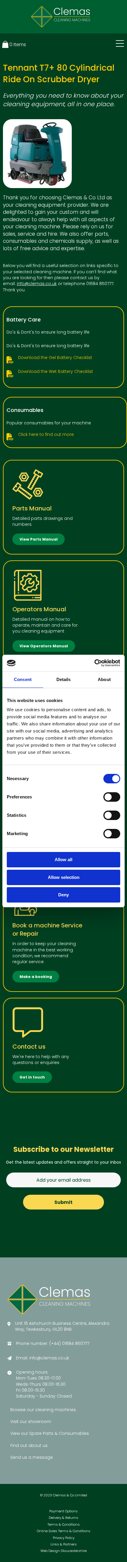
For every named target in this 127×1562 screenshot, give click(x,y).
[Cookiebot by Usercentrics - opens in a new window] (94, 663)
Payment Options (63, 1511)
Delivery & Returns (63, 1517)
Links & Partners (64, 1544)
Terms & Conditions (64, 1524)
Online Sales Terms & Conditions (63, 1531)
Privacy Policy (63, 1538)
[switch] (111, 797)
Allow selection (63, 877)
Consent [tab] (23, 679)
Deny (63, 894)
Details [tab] (63, 679)
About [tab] (104, 679)
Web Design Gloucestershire (63, 1551)
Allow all (63, 859)
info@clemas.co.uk (37, 284)
